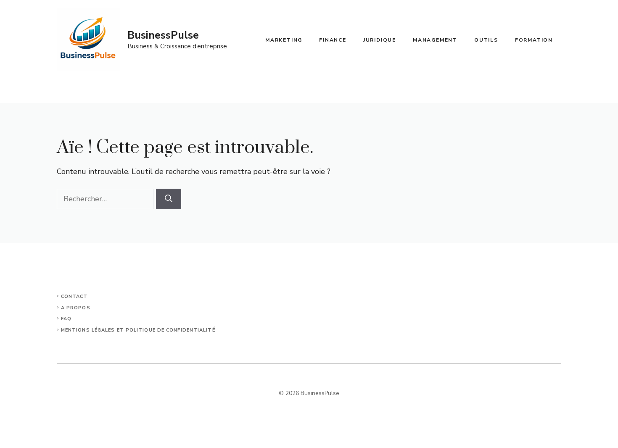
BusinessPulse (163, 35)
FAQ (66, 319)
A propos (75, 308)
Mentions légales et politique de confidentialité (138, 330)
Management (435, 40)
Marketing (283, 40)
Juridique (379, 40)
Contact (74, 296)
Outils (486, 40)
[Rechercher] (168, 199)
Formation (534, 40)
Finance (332, 40)
